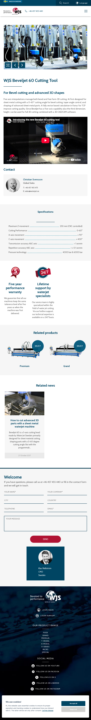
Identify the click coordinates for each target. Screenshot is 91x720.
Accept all (73, 703)
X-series (45, 647)
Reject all (73, 709)
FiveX (45, 632)
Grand (45, 635)
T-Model (45, 641)
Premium (45, 638)
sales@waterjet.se (32, 191)
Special (45, 652)
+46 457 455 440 (36, 11)
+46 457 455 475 (31, 188)
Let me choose (47, 710)
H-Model (45, 644)
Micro (45, 649)
